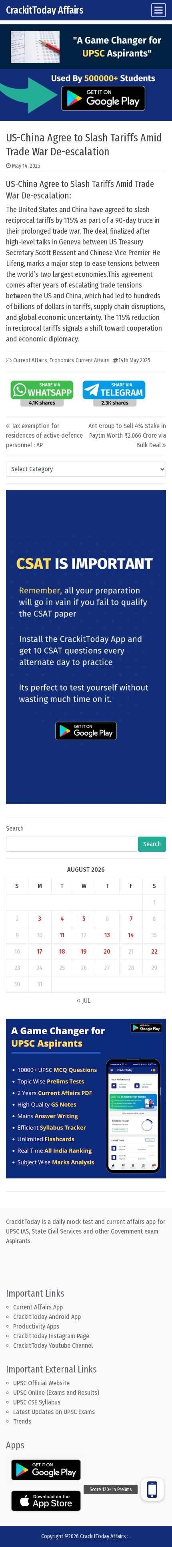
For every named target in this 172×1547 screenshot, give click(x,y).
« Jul (83, 1000)
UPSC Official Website (41, 1383)
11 (62, 935)
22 (154, 951)
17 (39, 951)
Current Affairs (30, 360)
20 (107, 951)
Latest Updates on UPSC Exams (54, 1412)
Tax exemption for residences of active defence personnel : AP (44, 435)
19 (84, 951)
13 (107, 935)
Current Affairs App (38, 1307)
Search (15, 828)
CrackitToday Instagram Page (51, 1336)
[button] (152, 1489)
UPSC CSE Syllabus (37, 1402)
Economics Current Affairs (80, 360)
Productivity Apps (36, 1326)
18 (62, 951)
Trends (22, 1421)
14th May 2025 (134, 360)
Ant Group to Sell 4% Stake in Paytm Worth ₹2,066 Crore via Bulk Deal (127, 435)
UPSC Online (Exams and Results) (56, 1392)
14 (131, 935)
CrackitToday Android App (47, 1317)
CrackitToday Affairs (45, 10)
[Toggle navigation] (158, 10)
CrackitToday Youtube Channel (53, 1345)
